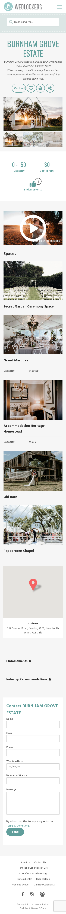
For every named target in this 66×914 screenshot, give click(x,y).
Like (31, 88)
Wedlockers (23, 7)
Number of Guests (16, 775)
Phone (9, 747)
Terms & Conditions (17, 826)
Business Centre (24, 879)
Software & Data (37, 908)
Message (11, 789)
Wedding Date (14, 761)
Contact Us (40, 862)
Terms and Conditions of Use (33, 868)
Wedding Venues (20, 885)
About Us (25, 862)
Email (9, 733)
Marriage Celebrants (44, 885)
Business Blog (43, 879)
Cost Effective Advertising (33, 874)
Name (9, 719)
